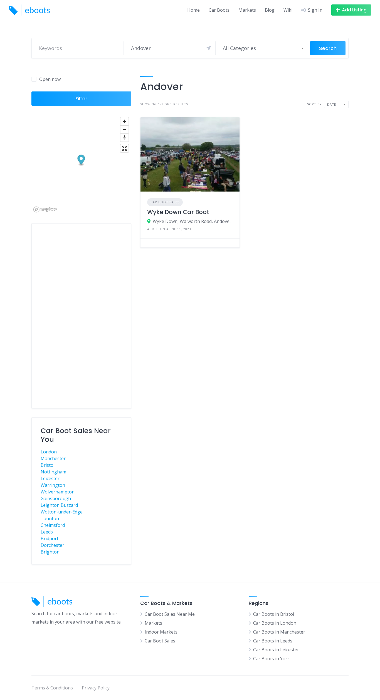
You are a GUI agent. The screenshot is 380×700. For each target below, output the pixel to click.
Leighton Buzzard (59, 505)
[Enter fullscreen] (124, 148)
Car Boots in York (271, 659)
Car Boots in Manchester (279, 632)
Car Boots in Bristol (273, 614)
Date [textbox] (331, 104)
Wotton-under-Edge (62, 512)
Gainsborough (56, 498)
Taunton (50, 518)
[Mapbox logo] (45, 209)
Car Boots (219, 10)
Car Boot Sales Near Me (170, 614)
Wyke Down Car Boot (178, 212)
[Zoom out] (124, 129)
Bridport (49, 538)
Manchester (53, 458)
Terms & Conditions (52, 688)
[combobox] (262, 48)
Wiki (287, 10)
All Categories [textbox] (239, 48)
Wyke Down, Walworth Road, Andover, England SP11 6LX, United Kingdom (193, 221)
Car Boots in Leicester (276, 650)
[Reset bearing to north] (124, 137)
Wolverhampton (58, 492)
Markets (247, 10)
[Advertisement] (81, 315)
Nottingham (53, 472)
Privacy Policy (96, 688)
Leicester (50, 478)
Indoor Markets (161, 632)
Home (193, 10)
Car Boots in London (274, 623)
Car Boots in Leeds (272, 641)
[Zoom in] (124, 121)
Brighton (50, 552)
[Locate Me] (208, 48)
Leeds (47, 532)
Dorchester (52, 545)
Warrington (53, 485)
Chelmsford (53, 525)
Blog (270, 10)
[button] (81, 160)
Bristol (48, 465)
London (49, 452)
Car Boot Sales (164, 202)
